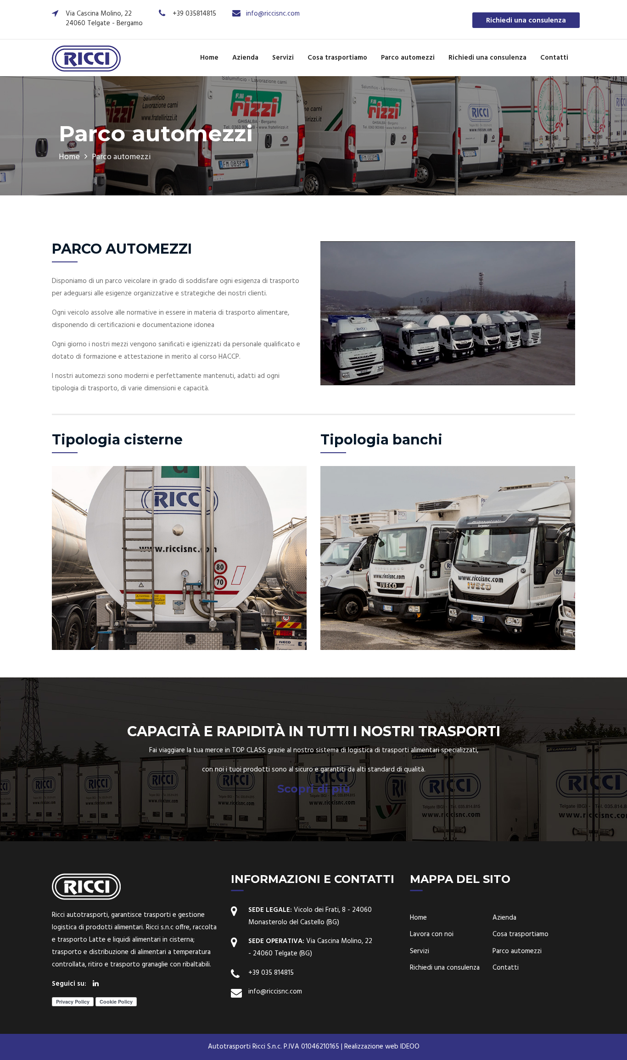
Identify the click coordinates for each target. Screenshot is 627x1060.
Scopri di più (313, 788)
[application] (447, 313)
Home (209, 57)
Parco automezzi (408, 57)
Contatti (554, 57)
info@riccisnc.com (273, 13)
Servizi (283, 57)
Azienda (245, 57)
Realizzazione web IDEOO (382, 1046)
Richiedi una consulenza (526, 21)
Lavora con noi (431, 934)
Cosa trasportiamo (337, 57)
